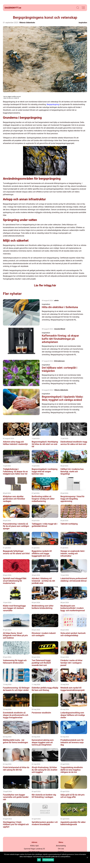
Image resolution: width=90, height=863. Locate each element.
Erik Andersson (59, 361)
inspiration (83, 23)
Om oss (61, 849)
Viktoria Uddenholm (27, 23)
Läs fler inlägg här (45, 285)
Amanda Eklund (59, 329)
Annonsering (61, 846)
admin (56, 300)
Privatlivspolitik (48, 860)
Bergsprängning (53, 104)
